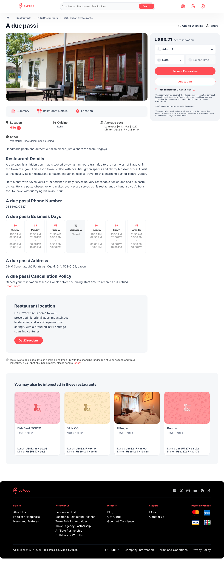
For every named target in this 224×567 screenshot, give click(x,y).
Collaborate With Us (69, 535)
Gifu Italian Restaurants (78, 17)
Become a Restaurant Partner (74, 516)
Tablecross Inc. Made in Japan (60, 549)
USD (114, 549)
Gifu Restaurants (48, 17)
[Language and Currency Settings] (183, 6)
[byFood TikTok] (209, 491)
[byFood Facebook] (174, 491)
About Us (19, 512)
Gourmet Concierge (120, 521)
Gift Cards (114, 516)
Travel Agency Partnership (73, 526)
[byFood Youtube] (195, 491)
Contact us (156, 516)
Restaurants (23, 17)
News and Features (26, 521)
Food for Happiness (26, 516)
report (77, 362)
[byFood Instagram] (188, 491)
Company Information (139, 550)
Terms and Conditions (173, 550)
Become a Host (65, 512)
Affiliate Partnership (68, 530)
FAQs (152, 512)
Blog (110, 512)
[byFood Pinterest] (202, 491)
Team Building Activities (71, 521)
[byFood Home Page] (26, 7)
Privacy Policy (201, 550)
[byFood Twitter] (181, 491)
